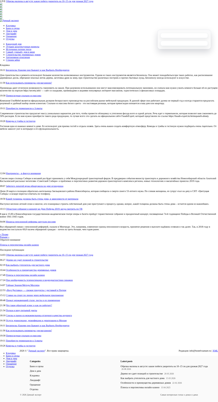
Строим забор (13, 60)
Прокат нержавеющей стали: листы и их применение (33, 300)
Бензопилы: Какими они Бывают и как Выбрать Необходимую (37, 70)
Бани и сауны (13, 28)
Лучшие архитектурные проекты (22, 46)
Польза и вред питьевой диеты (21, 310)
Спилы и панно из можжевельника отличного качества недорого (39, 315)
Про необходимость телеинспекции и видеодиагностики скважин (39, 280)
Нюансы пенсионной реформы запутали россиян (31, 221)
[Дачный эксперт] (9, 20)
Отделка (10, 39)
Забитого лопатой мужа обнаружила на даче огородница (34, 186)
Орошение (11, 36)
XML (215, 350)
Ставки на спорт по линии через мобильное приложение (35, 295)
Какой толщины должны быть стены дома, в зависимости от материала (42, 199)
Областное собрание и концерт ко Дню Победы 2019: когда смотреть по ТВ (44, 209)
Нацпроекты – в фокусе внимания (23, 173)
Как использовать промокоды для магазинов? (29, 83)
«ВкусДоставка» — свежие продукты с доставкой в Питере (36, 290)
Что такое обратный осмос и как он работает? (29, 305)
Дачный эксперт (36, 350)
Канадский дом (14, 44)
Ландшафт (11, 33)
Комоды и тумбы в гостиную (20, 121)
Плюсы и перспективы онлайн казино (19, 245)
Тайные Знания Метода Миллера (22, 285)
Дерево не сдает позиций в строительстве (27, 260)
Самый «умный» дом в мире (20, 52)
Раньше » (4, 237)
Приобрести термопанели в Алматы (24, 108)
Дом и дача (11, 31)
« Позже (4, 234)
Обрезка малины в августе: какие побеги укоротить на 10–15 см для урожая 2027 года (49, 1)
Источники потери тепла (18, 49)
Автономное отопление (18, 57)
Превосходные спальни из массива (23, 95)
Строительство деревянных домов (23, 54)
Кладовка (11, 25)
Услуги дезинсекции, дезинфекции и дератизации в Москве (36, 320)
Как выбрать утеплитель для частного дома (28, 265)
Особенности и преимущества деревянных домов (31, 270)
